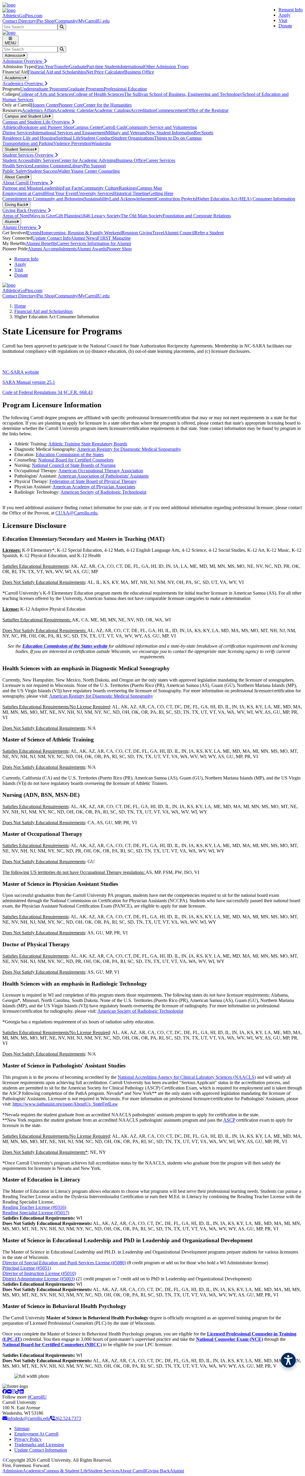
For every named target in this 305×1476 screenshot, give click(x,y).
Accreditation (143, 110)
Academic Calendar (75, 110)
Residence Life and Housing (29, 138)
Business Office (139, 71)
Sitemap (21, 1428)
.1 (53, 382)
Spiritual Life (68, 138)
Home (20, 305)
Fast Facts (72, 188)
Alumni (177, 1470)
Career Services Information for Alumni (94, 243)
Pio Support (94, 165)
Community (66, 21)
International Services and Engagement (69, 132)
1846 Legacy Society (101, 215)
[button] (288, 1360)
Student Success (42, 171)
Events (33, 232)
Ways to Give (42, 215)
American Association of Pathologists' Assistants (103, 476)
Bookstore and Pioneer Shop (46, 127)
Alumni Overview (20, 227)
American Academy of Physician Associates (93, 486)
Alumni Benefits (41, 243)
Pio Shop (45, 21)
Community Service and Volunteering (161, 127)
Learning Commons (50, 165)
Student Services (103, 1470)
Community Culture (100, 188)
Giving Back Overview (25, 210)
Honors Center (44, 104)
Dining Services (17, 132)
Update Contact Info (51, 238)
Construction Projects (176, 198)
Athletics (10, 127)
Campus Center (87, 127)
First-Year (44, 66)
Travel (158, 232)
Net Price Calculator (105, 71)
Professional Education (125, 88)
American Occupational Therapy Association (100, 470)
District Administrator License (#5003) (38, 1278)
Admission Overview (23, 61)
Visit (282, 20)
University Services (95, 193)
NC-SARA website (20, 372)
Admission (12, 1470)
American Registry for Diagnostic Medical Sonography (129, 449)
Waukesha (101, 143)
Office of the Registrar (207, 110)
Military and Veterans (126, 132)
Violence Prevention (72, 143)
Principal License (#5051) (26, 1268)
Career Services (160, 160)
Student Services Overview (28, 155)
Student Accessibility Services (30, 160)
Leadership (52, 188)
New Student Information (170, 132)
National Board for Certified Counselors (75, 459)
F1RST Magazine (114, 238)
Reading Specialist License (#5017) (35, 1212)
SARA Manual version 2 (25, 382)
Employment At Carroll (36, 1433)
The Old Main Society (142, 215)
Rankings (128, 188)
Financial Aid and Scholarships (57, 71)
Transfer (61, 66)
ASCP (229, 1120)
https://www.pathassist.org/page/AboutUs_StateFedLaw (65, 1103)
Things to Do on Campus (178, 138)
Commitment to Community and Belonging (43, 198)
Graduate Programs (85, 88)
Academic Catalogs (112, 110)
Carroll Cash (114, 127)
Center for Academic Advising (87, 160)
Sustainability (96, 198)
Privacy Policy (28, 1439)
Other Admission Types (166, 66)
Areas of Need (16, 215)
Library (76, 165)
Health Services (17, 165)
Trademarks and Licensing (39, 1444)
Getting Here (161, 193)
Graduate (77, 66)
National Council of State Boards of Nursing (74, 465)
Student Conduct (96, 138)
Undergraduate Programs (43, 88)
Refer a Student (209, 232)
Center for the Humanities (107, 104)
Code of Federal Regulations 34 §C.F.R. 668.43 (47, 392)
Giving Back (158, 1470)
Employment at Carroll (23, 193)
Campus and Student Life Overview (36, 121)
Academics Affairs (39, 110)
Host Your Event (61, 193)
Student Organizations (133, 138)
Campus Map (149, 188)
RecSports (203, 132)
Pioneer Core (70, 104)
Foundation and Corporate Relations (197, 215)
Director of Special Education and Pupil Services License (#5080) (64, 1262)
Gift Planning (68, 215)
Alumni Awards (91, 248)
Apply (284, 15)
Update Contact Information (40, 1449)
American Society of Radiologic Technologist (103, 492)
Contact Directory (19, 21)
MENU (10, 43)
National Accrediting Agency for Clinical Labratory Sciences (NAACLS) (187, 1077)
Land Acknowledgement (132, 198)
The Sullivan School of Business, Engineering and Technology (183, 94)
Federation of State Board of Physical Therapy (93, 481)
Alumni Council (179, 232)
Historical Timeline (131, 193)
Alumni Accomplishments (52, 248)
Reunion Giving (137, 232)
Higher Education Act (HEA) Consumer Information (245, 198)
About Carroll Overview (26, 182)
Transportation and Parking (27, 143)
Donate (285, 25)
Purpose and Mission (22, 188)
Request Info (290, 9)
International (132, 66)
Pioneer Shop (119, 248)
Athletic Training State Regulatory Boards (87, 443)
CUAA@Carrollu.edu (76, 512)
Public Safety (14, 171)
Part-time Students (103, 66)
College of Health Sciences (98, 94)
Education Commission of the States (70, 454)
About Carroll (132, 1470)
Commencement (171, 110)
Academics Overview (23, 83)
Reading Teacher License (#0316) (34, 1207)
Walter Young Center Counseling (89, 171)
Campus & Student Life (65, 1470)
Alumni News (84, 238)
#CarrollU (37, 1396)
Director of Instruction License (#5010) (39, 1273)
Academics (33, 1470)
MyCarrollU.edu (94, 21)
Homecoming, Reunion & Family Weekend (81, 232)
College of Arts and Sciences (46, 94)
